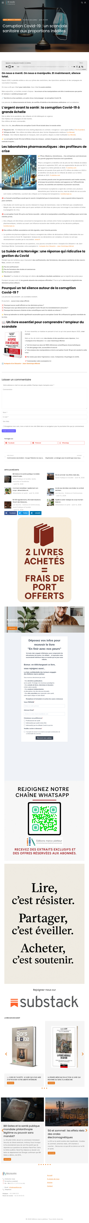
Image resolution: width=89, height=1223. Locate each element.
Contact (50, 1186)
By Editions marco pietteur (30, 19)
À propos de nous (53, 1179)
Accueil (49, 1175)
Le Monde (70, 132)
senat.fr (37, 239)
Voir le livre (10, 1083)
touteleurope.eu (66, 194)
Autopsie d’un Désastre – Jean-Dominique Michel (56, 246)
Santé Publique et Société (22, 479)
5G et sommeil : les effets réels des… (67, 475)
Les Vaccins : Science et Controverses (68, 493)
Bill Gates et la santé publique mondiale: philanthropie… (26, 475)
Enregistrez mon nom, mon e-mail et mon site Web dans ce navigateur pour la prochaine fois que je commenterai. (44, 426)
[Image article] (7, 479)
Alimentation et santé (20, 493)
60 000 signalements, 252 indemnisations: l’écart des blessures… (27, 501)
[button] (17, 443)
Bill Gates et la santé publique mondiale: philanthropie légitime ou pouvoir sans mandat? (22, 1131)
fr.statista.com (71, 168)
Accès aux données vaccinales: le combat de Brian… (69, 489)
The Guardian (79, 130)
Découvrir (12, 628)
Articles (49, 1182)
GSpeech (84, 69)
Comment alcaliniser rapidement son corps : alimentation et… (25, 489)
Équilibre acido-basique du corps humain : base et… (69, 501)
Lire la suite (7, 1159)
